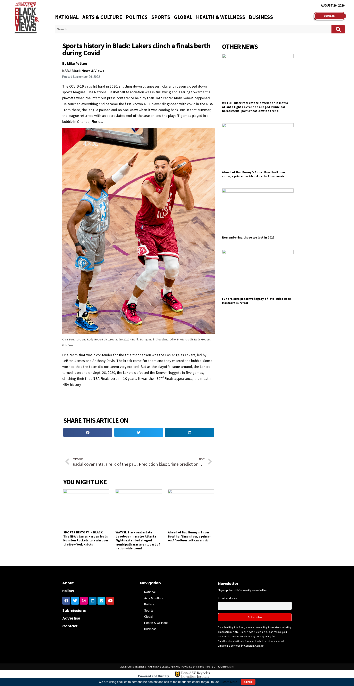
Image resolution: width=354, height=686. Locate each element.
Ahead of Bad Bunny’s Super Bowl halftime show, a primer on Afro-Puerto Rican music (189, 536)
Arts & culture (102, 17)
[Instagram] (84, 601)
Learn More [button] (229, 682)
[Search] (338, 29)
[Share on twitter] (138, 432)
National (67, 17)
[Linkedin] (92, 601)
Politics (137, 17)
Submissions (74, 610)
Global (183, 17)
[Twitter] (75, 601)
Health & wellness (220, 17)
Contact (70, 626)
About (68, 583)
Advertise (71, 618)
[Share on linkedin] (189, 432)
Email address (227, 598)
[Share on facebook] (87, 432)
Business (261, 17)
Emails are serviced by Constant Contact (241, 645)
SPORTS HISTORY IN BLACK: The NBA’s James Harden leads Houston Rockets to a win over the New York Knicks (86, 538)
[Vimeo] (101, 601)
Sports (160, 17)
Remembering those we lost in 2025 (248, 237)
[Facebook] (66, 601)
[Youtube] (110, 601)
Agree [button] (248, 682)
